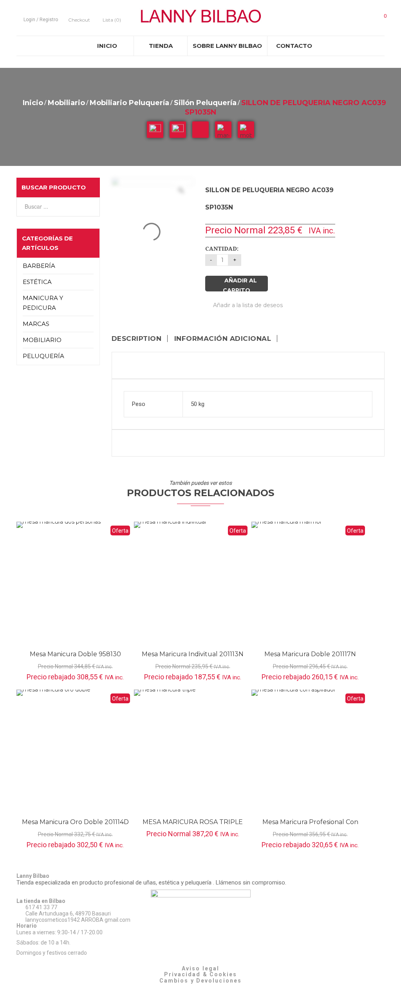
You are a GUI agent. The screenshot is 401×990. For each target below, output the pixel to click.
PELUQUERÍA (43, 356)
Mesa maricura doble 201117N (310, 654)
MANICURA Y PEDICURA (43, 302)
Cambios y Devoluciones (200, 980)
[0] (380, 18)
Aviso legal (200, 968)
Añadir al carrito (240, 284)
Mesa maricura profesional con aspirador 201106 (310, 825)
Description (137, 338)
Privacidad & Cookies (200, 974)
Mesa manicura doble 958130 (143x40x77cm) (75, 658)
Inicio (33, 102)
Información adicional (222, 338)
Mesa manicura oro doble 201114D (75, 822)
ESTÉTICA (37, 282)
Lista (112, 20)
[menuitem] (107, 46)
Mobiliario (66, 102)
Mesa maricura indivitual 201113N (193, 654)
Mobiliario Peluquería (129, 102)
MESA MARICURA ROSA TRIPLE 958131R (193, 825)
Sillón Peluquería (205, 102)
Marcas (36, 324)
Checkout (79, 20)
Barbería (39, 265)
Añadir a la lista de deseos (247, 305)
